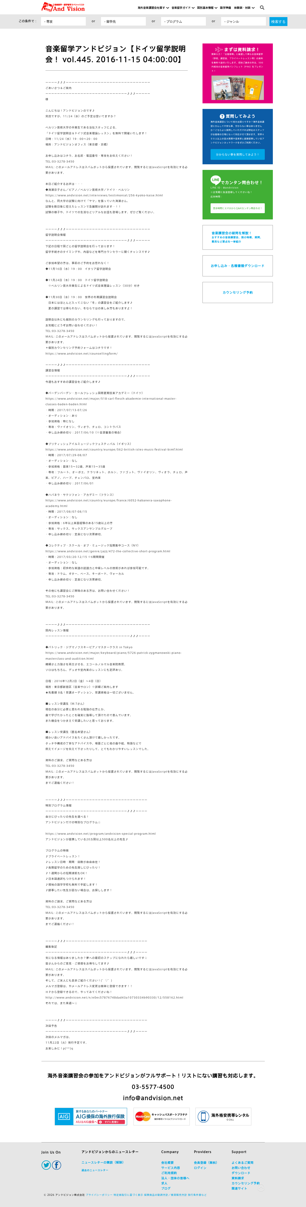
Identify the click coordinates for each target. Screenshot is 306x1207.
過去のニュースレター (95, 1170)
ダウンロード (241, 1173)
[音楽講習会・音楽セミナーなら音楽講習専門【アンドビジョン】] (63, 7)
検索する (278, 21)
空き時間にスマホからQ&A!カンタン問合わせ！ (238, 208)
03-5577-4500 (153, 1087)
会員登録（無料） (206, 1162)
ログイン (200, 1167)
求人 (164, 1183)
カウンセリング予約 (238, 292)
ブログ (166, 1188)
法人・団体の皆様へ (175, 1178)
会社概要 (167, 1162)
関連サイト (239, 1188)
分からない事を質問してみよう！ (238, 154)
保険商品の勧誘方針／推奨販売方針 (165, 1195)
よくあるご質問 (243, 1162)
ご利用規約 (169, 1173)
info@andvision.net (153, 1098)
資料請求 (238, 1178)
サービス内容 (170, 1167)
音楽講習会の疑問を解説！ (237, 237)
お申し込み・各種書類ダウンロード (238, 265)
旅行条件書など (197, 1195)
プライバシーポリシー (99, 1195)
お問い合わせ (241, 1167)
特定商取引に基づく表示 (128, 1195)
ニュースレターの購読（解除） (103, 1162)
